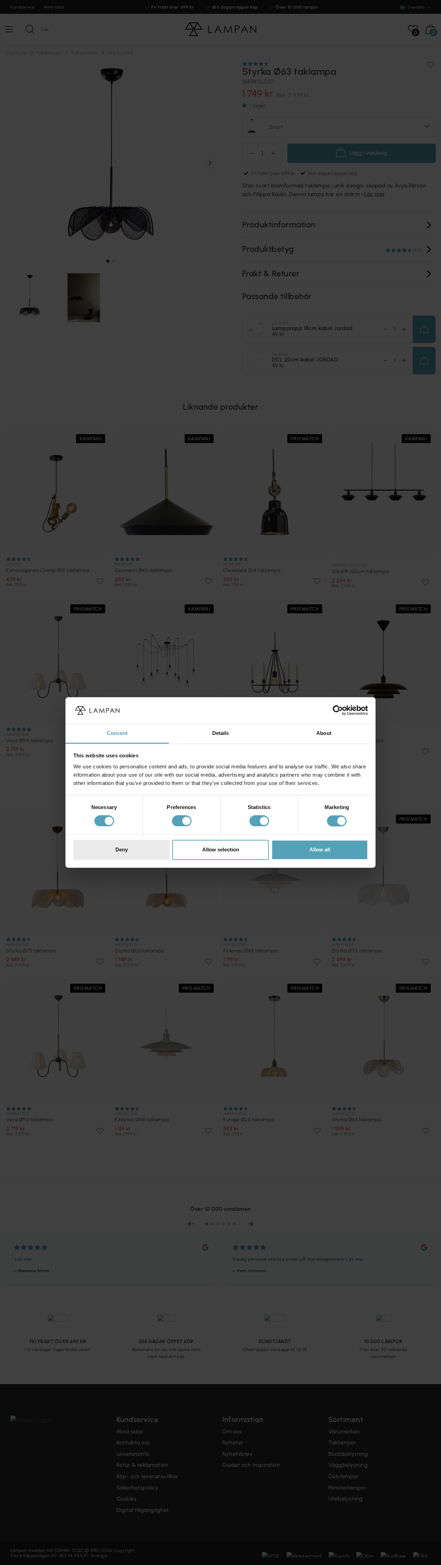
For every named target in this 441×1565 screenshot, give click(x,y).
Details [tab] (220, 733)
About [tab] (323, 733)
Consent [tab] (117, 733)
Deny (121, 849)
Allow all (319, 849)
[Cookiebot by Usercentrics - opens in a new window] (338, 710)
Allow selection (220, 849)
